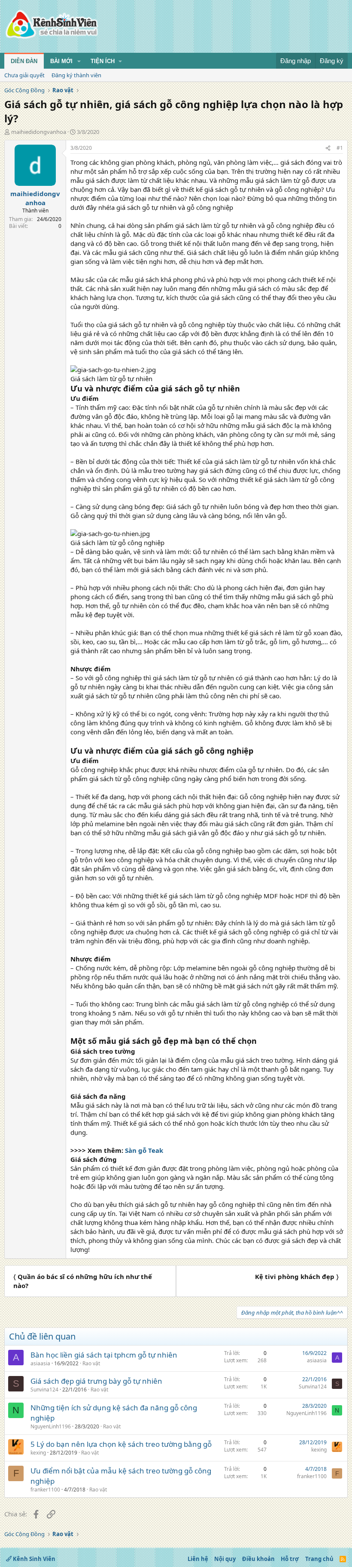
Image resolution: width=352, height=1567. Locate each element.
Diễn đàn (24, 61)
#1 (340, 148)
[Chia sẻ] (328, 148)
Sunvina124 (44, 1389)
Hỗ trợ (290, 1559)
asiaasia (40, 1363)
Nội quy (225, 1559)
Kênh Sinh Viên (33, 1559)
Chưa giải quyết (24, 75)
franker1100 (45, 1489)
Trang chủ (319, 1559)
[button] (79, 61)
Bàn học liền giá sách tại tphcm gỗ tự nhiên (103, 1355)
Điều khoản (258, 1559)
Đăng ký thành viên (76, 75)
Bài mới (61, 61)
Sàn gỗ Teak (144, 1150)
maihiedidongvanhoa (38, 132)
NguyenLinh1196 (50, 1426)
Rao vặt (91, 1363)
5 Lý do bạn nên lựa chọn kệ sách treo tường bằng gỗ (121, 1444)
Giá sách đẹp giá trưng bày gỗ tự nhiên (96, 1381)
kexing (38, 1452)
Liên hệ (198, 1559)
